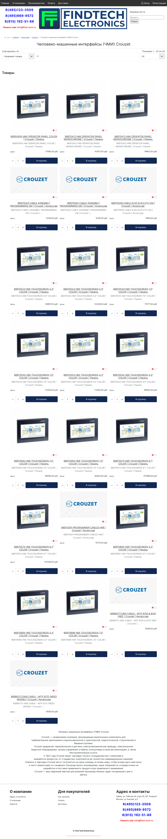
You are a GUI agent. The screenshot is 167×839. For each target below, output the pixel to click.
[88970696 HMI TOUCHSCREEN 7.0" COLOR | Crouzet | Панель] (83, 600)
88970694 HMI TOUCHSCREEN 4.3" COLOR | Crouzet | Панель (34, 634)
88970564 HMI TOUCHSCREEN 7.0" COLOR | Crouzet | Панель (83, 462)
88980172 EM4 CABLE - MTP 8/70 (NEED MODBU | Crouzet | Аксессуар (34, 698)
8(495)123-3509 (19, 10)
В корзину (41, 160)
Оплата (51, 3)
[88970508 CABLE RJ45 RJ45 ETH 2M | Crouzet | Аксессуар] (133, 180)
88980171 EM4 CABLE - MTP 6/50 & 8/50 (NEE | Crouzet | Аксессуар (133, 615)
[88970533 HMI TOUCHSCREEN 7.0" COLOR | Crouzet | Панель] (133, 256)
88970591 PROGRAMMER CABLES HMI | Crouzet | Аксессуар (83, 529)
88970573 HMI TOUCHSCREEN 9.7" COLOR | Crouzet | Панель (133, 462)
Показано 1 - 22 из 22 (153, 51)
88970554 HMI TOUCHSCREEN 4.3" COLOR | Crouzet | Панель (133, 376)
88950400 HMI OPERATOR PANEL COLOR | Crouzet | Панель (34, 138)
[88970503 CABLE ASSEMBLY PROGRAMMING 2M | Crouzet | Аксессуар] (34, 180)
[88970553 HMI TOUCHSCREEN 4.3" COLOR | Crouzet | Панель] (83, 342)
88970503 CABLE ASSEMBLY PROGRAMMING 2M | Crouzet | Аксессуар (34, 204)
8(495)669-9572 (19, 16)
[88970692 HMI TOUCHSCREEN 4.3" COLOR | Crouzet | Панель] (133, 514)
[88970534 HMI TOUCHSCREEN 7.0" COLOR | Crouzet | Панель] (34, 342)
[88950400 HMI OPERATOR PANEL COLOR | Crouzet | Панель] (34, 104)
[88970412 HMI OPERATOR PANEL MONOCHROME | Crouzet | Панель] (83, 104)
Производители (36, 3)
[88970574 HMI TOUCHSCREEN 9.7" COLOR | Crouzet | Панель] (34, 514)
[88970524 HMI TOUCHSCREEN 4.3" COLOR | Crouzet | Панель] (83, 256)
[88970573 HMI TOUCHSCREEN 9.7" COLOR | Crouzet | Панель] (133, 428)
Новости (13, 804)
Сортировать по (10, 51)
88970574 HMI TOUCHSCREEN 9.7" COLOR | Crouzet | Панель (34, 548)
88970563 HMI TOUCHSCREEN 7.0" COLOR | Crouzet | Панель (34, 462)
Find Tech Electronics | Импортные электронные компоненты (83, 836)
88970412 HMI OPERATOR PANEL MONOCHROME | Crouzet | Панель (83, 138)
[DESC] (37, 56)
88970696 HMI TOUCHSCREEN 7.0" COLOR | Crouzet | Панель (83, 634)
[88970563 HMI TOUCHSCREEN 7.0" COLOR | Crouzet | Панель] (34, 428)
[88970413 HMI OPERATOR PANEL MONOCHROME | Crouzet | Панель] (133, 104)
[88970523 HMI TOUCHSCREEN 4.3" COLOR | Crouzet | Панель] (34, 256)
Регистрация (159, 3)
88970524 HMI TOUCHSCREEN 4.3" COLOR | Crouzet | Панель (83, 290)
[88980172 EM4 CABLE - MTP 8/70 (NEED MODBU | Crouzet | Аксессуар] (34, 673)
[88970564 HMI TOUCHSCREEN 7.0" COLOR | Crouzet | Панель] (83, 428)
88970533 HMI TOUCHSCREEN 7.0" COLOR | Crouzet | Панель (133, 290)
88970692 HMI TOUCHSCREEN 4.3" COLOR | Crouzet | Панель (133, 548)
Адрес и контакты (18, 797)
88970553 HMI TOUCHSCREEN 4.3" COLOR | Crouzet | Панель (83, 376)
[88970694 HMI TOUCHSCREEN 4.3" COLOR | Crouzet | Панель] (34, 600)
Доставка (63, 3)
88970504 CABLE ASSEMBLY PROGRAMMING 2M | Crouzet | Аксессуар (83, 204)
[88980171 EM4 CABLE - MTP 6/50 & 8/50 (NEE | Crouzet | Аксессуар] (133, 590)
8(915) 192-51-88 (19, 21)
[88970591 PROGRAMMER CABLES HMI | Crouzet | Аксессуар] (83, 504)
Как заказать (64, 797)
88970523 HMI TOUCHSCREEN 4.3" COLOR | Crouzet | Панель (34, 290)
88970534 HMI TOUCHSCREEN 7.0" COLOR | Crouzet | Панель (34, 376)
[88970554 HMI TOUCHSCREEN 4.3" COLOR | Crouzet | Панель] (133, 342)
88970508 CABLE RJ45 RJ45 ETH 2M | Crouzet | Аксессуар (133, 204)
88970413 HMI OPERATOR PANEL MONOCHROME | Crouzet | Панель (133, 138)
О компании (19, 3)
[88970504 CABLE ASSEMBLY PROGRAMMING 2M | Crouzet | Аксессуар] (83, 180)
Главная (5, 3)
